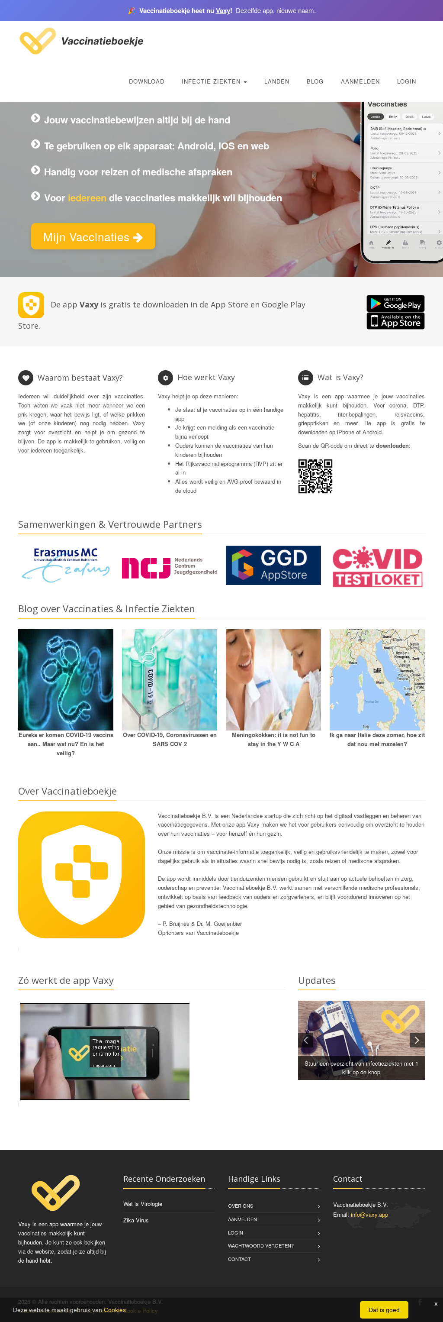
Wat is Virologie (142, 1203)
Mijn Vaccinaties (88, 236)
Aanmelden (360, 81)
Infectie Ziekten (212, 81)
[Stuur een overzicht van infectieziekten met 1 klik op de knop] (361, 1040)
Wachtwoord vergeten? (261, 1245)
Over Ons (240, 1205)
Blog (315, 81)
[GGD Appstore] (273, 565)
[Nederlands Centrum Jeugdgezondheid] (169, 568)
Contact (239, 1258)
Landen (276, 81)
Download (146, 81)
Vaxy (223, 10)
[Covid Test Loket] (377, 566)
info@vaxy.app (369, 1214)
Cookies (115, 1309)
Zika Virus (136, 1220)
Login (406, 81)
